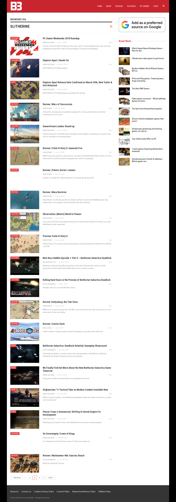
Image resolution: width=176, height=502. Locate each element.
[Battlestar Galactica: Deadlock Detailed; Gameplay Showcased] (24, 353)
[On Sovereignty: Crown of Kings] (24, 441)
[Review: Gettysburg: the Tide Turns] (24, 309)
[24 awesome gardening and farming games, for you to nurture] (124, 131)
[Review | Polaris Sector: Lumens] (24, 178)
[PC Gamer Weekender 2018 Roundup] (24, 46)
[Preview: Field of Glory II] (24, 244)
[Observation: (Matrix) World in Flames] (24, 222)
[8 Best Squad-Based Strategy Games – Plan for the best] (124, 51)
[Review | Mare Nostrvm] (24, 200)
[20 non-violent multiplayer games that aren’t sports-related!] (124, 121)
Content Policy (63, 491)
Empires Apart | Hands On (56, 60)
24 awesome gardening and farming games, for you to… (147, 130)
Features (131, 6)
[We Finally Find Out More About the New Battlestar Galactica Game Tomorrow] (24, 375)
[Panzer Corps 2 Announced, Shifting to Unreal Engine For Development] (24, 419)
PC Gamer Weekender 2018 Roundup (61, 38)
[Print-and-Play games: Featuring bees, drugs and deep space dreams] (124, 81)
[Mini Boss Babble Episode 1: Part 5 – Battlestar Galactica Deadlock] (24, 266)
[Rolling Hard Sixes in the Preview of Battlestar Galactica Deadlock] (24, 287)
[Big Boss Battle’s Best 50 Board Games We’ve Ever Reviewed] (124, 71)
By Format (144, 6)
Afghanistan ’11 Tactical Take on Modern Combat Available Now (75, 389)
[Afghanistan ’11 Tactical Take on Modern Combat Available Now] (24, 397)
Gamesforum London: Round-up (59, 126)
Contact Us (26, 491)
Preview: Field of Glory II (55, 236)
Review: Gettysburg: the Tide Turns (60, 301)
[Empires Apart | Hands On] (24, 68)
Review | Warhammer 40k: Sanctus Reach (63, 455)
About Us (14, 491)
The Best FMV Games (140, 88)
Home (99, 6)
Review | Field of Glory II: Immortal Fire (62, 148)
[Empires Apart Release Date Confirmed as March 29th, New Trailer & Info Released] (24, 90)
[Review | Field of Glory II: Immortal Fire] (24, 156)
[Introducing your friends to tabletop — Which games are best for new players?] (124, 162)
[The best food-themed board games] (124, 111)
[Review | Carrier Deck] (24, 331)
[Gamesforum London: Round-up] (24, 134)
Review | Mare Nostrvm (54, 192)
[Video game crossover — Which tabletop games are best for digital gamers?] (124, 101)
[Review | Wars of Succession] (24, 112)
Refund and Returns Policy (84, 491)
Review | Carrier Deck (54, 323)
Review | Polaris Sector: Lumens (59, 170)
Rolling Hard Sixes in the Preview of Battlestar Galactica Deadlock (77, 279)
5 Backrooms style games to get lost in (148, 58)
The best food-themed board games (147, 109)
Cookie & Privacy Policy (44, 491)
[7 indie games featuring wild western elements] (124, 152)
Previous (17, 478)
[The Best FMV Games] (124, 91)
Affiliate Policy (104, 491)
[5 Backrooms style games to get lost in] (124, 61)
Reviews (119, 6)
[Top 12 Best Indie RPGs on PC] (124, 141)
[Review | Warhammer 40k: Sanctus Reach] (24, 463)
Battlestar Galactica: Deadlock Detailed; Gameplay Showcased (75, 345)
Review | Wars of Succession (57, 104)
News (108, 6)
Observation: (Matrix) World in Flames (62, 214)
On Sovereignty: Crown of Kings (59, 433)
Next (51, 478)
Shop (155, 6)
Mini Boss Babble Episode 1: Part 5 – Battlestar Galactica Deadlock (77, 258)
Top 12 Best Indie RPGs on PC (144, 139)
